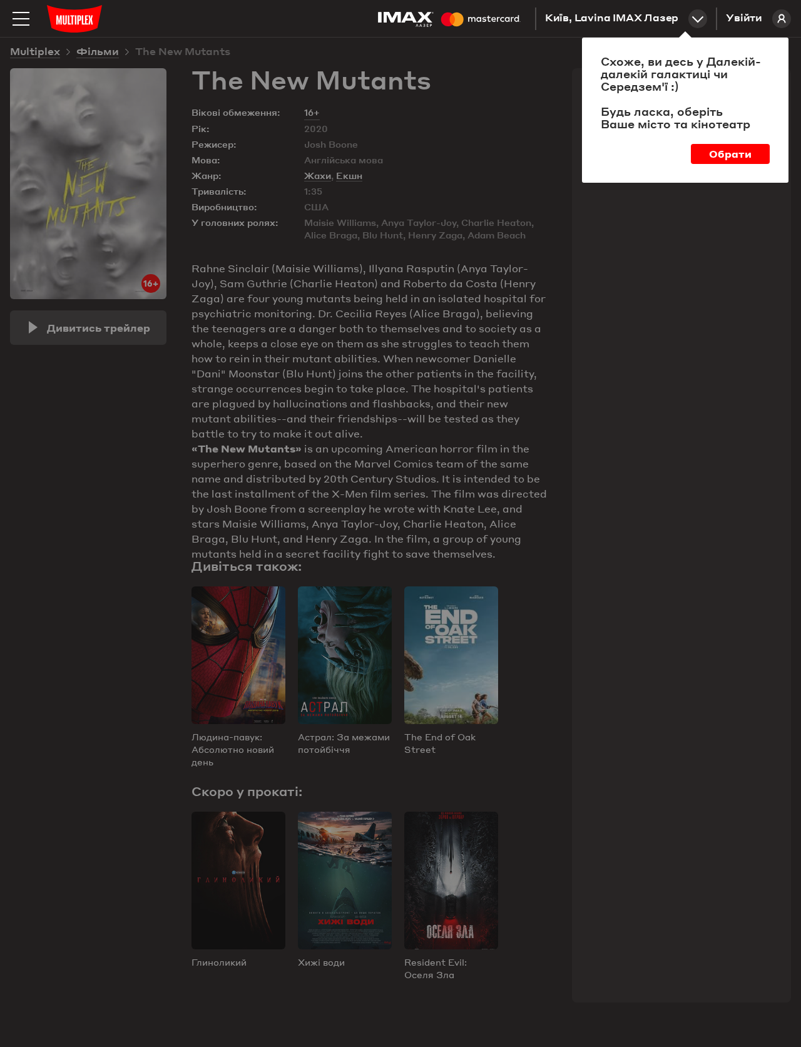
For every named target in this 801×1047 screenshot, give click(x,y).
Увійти (744, 19)
